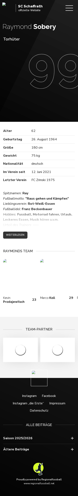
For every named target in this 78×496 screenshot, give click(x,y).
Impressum (57, 403)
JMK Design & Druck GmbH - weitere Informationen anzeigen (57, 350)
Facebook (49, 396)
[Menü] (69, 8)
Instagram (29, 396)
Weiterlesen (15, 235)
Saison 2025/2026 (17, 438)
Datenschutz (39, 410)
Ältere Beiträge (16, 449)
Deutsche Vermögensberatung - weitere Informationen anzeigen (20, 350)
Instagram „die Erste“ (28, 403)
